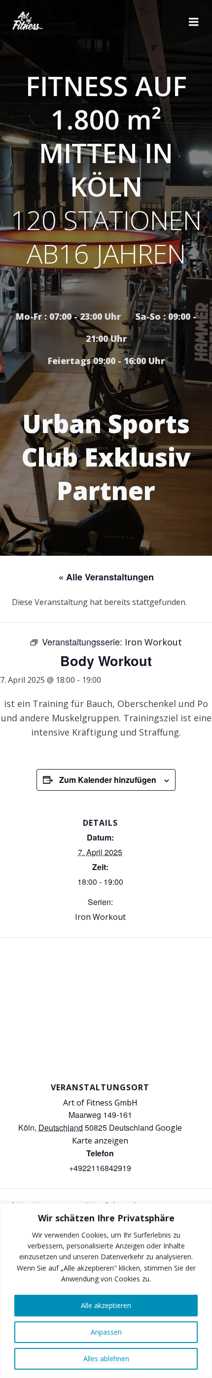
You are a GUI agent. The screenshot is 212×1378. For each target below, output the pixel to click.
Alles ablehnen (106, 1358)
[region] (106, 1290)
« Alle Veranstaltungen (106, 577)
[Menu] (193, 22)
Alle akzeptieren (106, 1305)
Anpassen (106, 1332)
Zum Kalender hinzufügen (107, 779)
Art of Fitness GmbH (100, 1102)
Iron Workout (100, 916)
